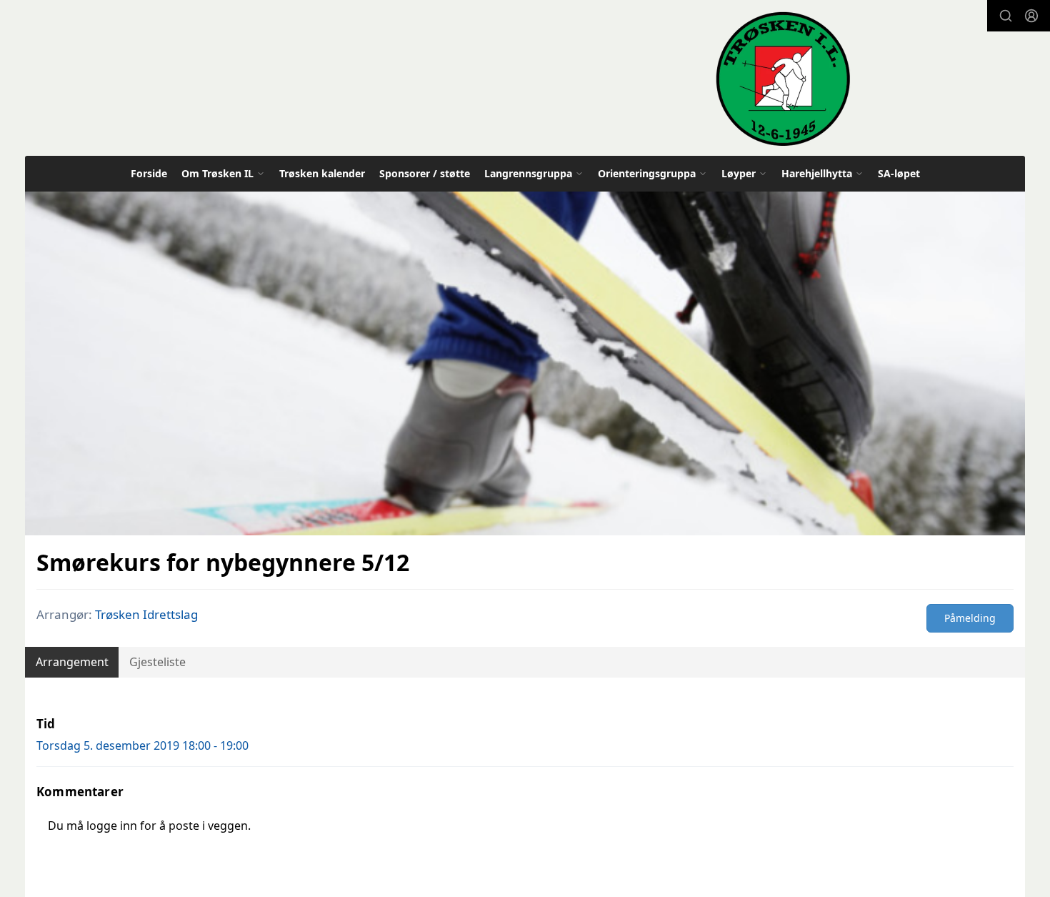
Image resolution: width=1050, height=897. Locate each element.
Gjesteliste (157, 662)
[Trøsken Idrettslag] (783, 78)
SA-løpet (899, 173)
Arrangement (72, 662)
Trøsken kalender (322, 173)
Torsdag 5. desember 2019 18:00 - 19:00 (142, 745)
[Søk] (1006, 16)
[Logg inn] (1031, 16)
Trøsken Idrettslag (146, 614)
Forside (149, 173)
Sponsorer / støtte (424, 173)
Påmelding (970, 618)
